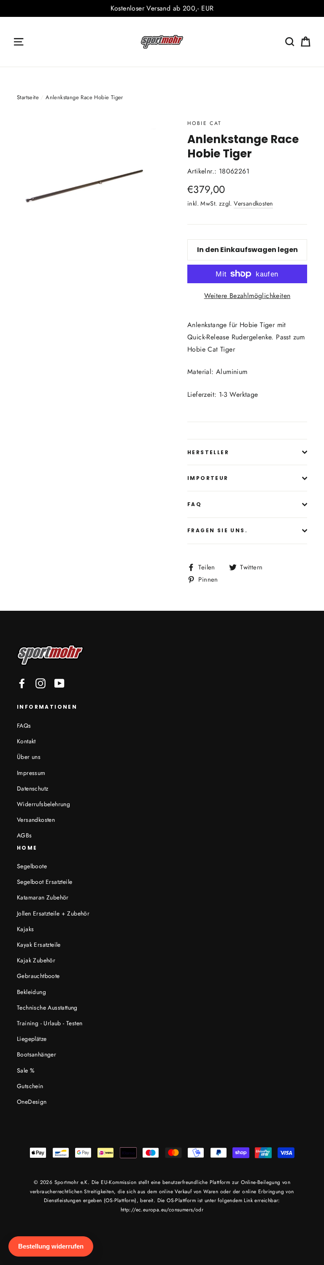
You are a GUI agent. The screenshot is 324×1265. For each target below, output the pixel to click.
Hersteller (208, 452)
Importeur (208, 478)
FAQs (24, 725)
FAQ (194, 504)
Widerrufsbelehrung (43, 804)
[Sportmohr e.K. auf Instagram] (40, 683)
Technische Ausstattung (47, 1007)
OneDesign (32, 1101)
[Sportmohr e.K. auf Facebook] (22, 683)
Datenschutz (32, 788)
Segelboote (32, 866)
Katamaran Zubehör (43, 897)
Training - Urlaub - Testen (49, 1023)
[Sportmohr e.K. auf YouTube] (59, 683)
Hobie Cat (204, 123)
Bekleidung (31, 992)
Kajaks (25, 929)
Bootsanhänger (36, 1054)
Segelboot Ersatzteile (44, 882)
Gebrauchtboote (38, 976)
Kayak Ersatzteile (39, 944)
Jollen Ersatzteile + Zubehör (53, 913)
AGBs (24, 835)
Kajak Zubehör (36, 960)
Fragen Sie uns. (217, 530)
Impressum (31, 773)
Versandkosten (253, 203)
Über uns (28, 757)
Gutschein (30, 1086)
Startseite (28, 97)
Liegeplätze (31, 1039)
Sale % (26, 1070)
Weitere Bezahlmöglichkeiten (247, 296)
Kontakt (26, 741)
